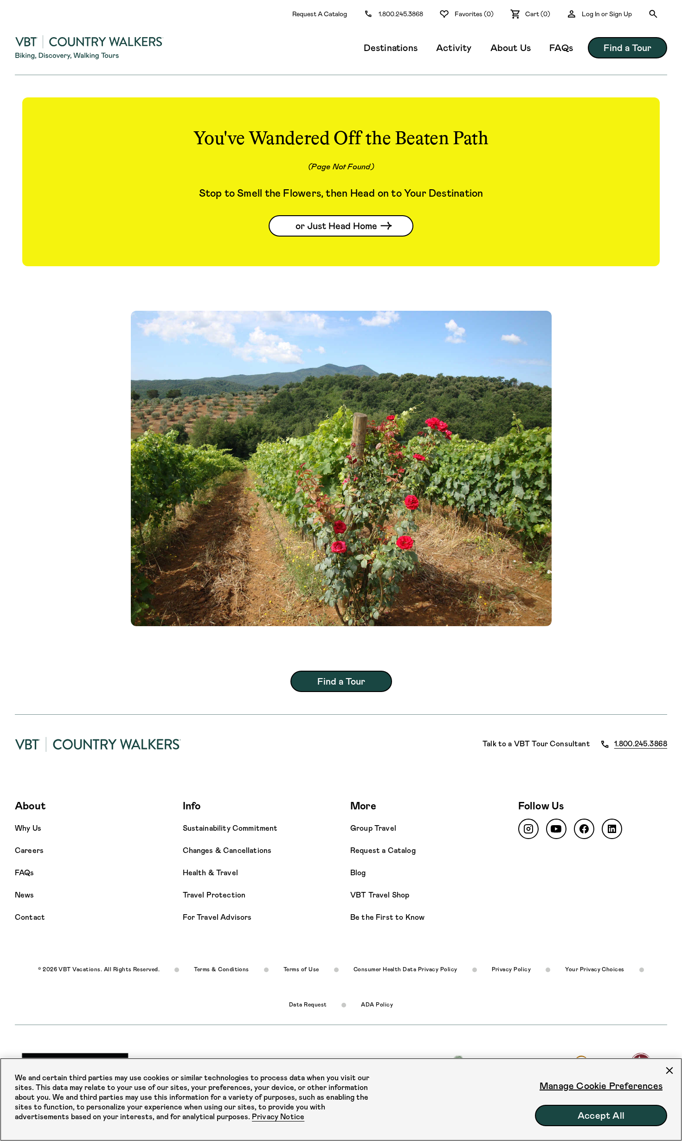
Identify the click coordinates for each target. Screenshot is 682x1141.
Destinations (391, 48)
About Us (510, 48)
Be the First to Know (387, 917)
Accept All (601, 1115)
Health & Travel (210, 873)
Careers (29, 850)
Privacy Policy (511, 969)
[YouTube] (556, 829)
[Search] (653, 13)
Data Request (308, 1004)
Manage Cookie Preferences (601, 1086)
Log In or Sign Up (607, 14)
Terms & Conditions (221, 969)
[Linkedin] (612, 829)
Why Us (28, 828)
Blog (358, 873)
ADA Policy (377, 1004)
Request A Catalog (319, 14)
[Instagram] (528, 829)
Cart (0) (537, 14)
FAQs (561, 48)
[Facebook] (584, 829)
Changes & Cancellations (227, 850)
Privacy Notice (278, 1117)
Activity (454, 48)
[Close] (669, 1070)
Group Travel (373, 828)
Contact (30, 917)
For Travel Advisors (217, 917)
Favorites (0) (474, 14)
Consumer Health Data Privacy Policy (405, 969)
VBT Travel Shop (379, 895)
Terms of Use (301, 969)
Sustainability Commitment (230, 828)
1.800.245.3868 (401, 14)
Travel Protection (214, 895)
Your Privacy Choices (594, 969)
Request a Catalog (383, 850)
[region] (341, 1099)
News (24, 895)
